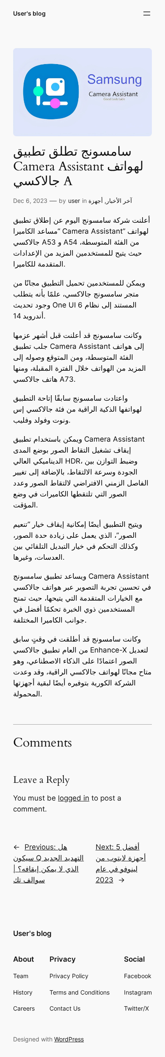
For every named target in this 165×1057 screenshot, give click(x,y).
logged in (73, 798)
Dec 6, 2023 (30, 200)
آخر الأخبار (119, 200)
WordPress (69, 1039)
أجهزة (95, 200)
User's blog (29, 13)
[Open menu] (147, 13)
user (74, 200)
